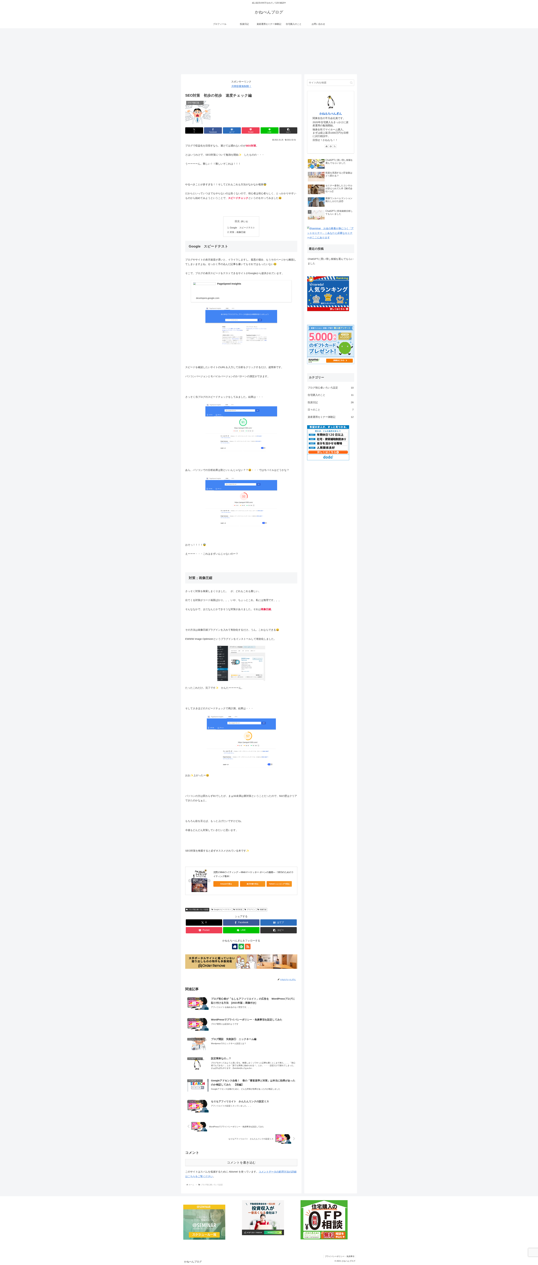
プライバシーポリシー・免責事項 (339, 1256)
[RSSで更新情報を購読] (248, 946)
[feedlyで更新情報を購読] (241, 946)
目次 (237, 221)
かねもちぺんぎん (330, 113)
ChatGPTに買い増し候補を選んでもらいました (330, 261)
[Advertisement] (269, 51)
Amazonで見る (226, 884)
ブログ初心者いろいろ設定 (198, 910)
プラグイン (251, 910)
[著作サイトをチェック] (235, 946)
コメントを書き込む (241, 1162)
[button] (288, 130)
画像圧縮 (263, 910)
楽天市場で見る (252, 884)
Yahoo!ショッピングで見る (279, 884)
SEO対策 (238, 910)
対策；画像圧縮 (237, 232)
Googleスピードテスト (222, 910)
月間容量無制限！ (241, 86)
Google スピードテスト (242, 227)
